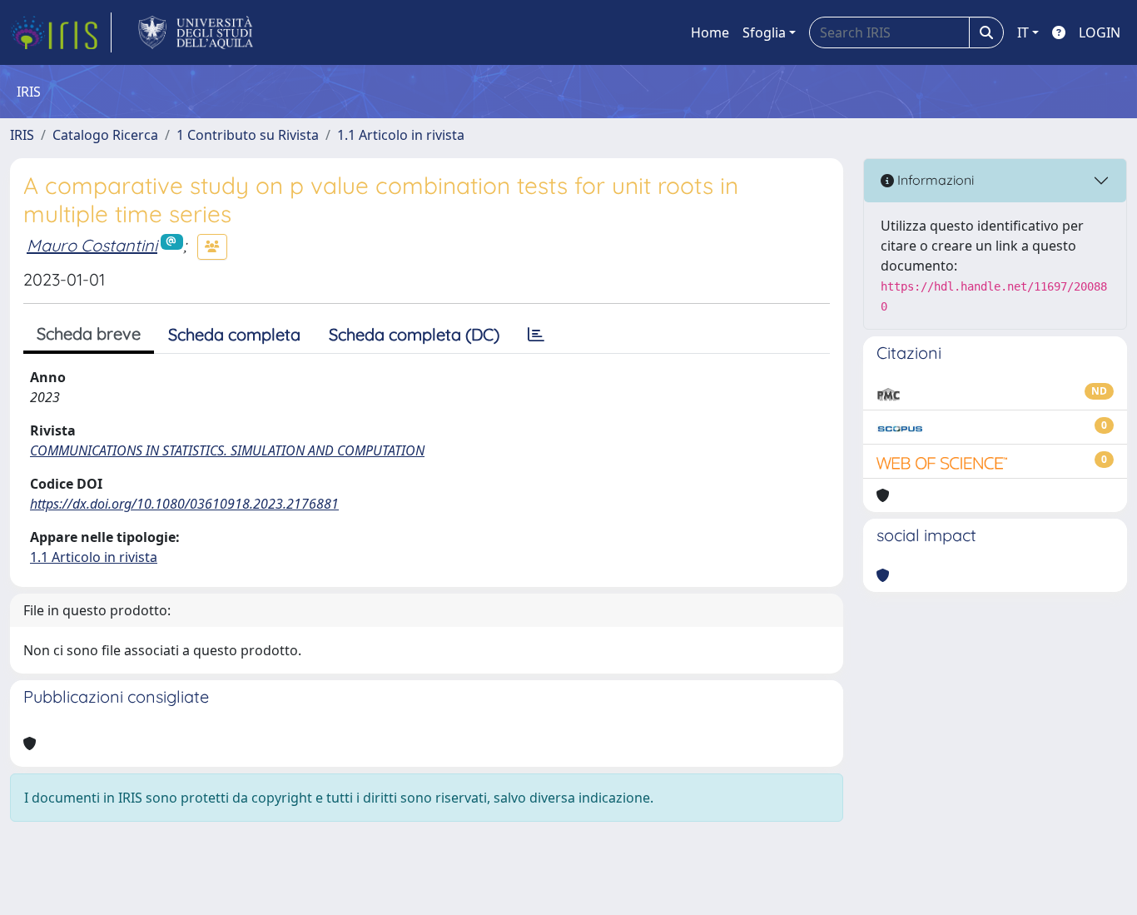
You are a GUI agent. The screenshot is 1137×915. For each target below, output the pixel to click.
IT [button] (1023, 32)
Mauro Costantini (92, 245)
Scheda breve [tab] (89, 333)
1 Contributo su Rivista (247, 135)
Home (710, 32)
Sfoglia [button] (764, 32)
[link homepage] (61, 32)
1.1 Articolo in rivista (400, 135)
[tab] (536, 334)
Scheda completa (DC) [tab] (414, 334)
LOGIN (1099, 32)
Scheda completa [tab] (234, 334)
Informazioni (934, 180)
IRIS (22, 135)
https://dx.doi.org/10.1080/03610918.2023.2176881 (184, 504)
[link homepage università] (196, 32)
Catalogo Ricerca (105, 135)
